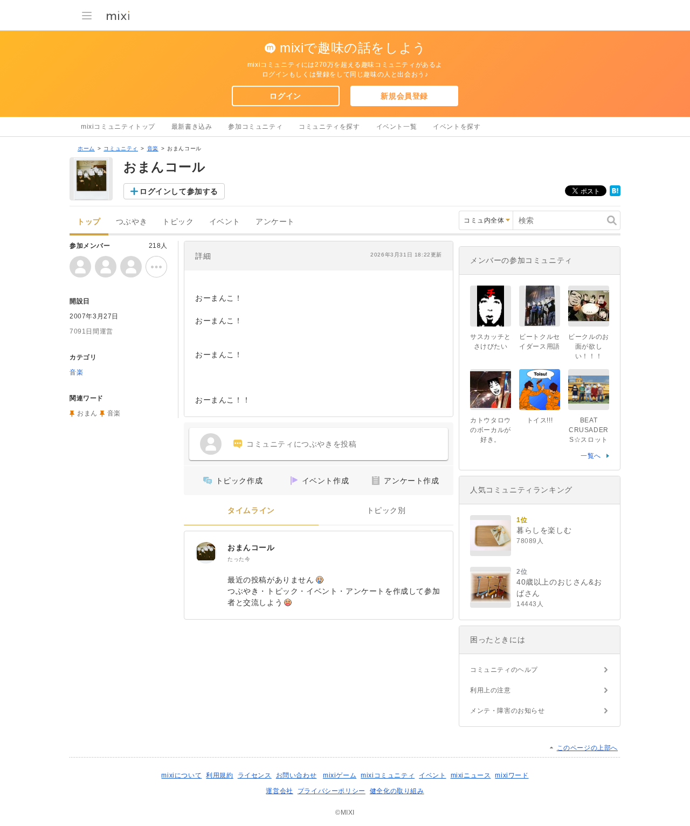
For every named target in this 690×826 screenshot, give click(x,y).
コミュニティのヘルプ (504, 670)
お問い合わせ (296, 775)
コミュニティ (121, 148)
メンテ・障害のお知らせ (507, 710)
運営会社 (279, 791)
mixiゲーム (339, 775)
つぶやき (131, 222)
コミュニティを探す (329, 126)
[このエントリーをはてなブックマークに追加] (615, 194)
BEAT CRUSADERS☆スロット (589, 430)
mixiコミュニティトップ (118, 126)
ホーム (86, 148)
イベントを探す (456, 126)
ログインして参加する (179, 191)
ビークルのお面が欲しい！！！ (588, 346)
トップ (89, 222)
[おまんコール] (206, 553)
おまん (87, 413)
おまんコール (251, 547)
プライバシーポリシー (331, 791)
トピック (178, 222)
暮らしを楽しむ (543, 530)
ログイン (285, 96)
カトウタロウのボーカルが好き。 (490, 430)
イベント (224, 222)
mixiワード (511, 775)
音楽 (152, 148)
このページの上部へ (587, 748)
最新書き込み (191, 126)
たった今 (238, 559)
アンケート (275, 222)
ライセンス (255, 775)
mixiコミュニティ (388, 775)
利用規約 (219, 775)
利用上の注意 (490, 690)
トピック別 (386, 510)
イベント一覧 (396, 126)
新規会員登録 (404, 96)
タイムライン (251, 510)
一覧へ (591, 456)
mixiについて (181, 775)
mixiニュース (471, 775)
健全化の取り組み (397, 791)
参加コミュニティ (255, 126)
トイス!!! (540, 420)
